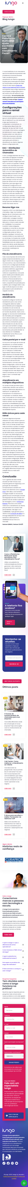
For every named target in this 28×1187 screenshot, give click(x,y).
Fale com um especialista (13, 1115)
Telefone (7, 1015)
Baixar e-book (9, 622)
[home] (11, 3)
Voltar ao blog (8, 11)
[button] (23, 3)
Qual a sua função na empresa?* (14, 1042)
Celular (6, 1033)
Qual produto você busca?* (12, 1052)
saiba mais (8, 935)
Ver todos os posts (12, 681)
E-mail (6, 1024)
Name (6, 1006)
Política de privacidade (10, 1176)
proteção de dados (16, 514)
